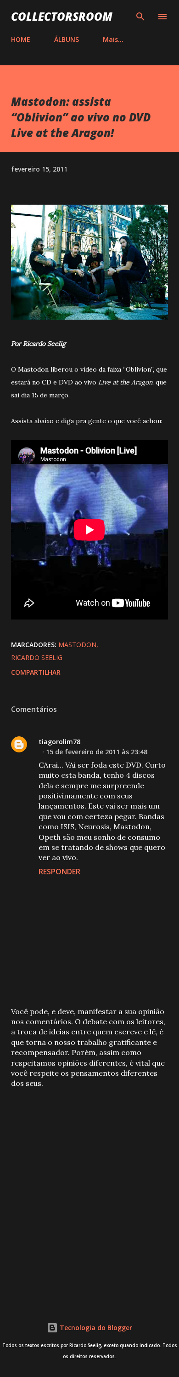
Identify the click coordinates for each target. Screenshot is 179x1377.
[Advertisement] (89, 1193)
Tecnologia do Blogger (95, 1327)
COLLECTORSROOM (61, 16)
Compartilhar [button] (36, 672)
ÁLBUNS (66, 39)
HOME (20, 39)
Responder (59, 871)
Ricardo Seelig (36, 657)
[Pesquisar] (140, 16)
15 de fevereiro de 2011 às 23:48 (96, 751)
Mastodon (77, 644)
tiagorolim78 (59, 741)
